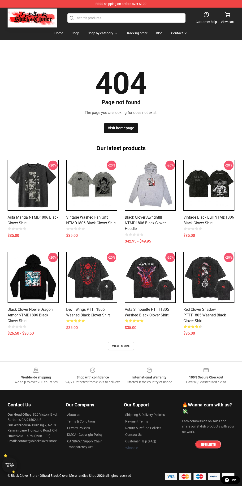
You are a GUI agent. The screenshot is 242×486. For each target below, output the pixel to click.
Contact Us (133, 434)
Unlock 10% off (9, 465)
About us (73, 415)
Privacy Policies (78, 428)
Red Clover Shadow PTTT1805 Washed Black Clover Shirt (204, 315)
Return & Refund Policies (143, 428)
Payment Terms (136, 421)
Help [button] (233, 480)
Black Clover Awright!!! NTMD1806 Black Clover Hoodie (145, 223)
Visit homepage (121, 128)
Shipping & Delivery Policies (145, 415)
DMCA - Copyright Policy (85, 434)
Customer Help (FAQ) (140, 441)
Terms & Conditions (81, 421)
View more (121, 346)
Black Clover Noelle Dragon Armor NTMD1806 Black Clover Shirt (30, 315)
